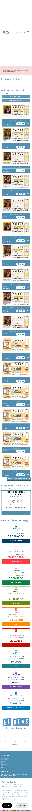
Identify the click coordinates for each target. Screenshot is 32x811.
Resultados (4, 759)
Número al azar (17, 100)
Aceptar (7, 805)
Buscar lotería (17, 97)
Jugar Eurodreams (16, 687)
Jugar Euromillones (16, 540)
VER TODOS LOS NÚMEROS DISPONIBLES (19, 479)
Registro (3, 767)
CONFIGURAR (5, 798)
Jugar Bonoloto (16, 603)
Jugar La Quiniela (16, 645)
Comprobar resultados (16, 513)
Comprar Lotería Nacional (16, 707)
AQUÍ (14, 800)
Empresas (3, 762)
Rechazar (22, 805)
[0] (25, 32)
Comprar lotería (5, 758)
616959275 (5, 777)
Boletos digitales (5, 764)
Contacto (3, 761)
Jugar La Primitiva (16, 582)
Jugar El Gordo (16, 561)
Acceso (19, 32)
